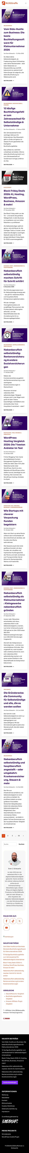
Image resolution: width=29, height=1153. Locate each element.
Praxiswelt (7, 689)
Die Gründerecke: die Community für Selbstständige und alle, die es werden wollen (14, 699)
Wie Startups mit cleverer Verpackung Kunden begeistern (13, 517)
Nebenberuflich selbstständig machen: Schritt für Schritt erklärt (13, 973)
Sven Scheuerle (10, 53)
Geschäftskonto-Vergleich (15, 994)
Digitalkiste (7, 432)
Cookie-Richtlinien (8, 1106)
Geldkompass (8, 25)
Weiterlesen (9, 80)
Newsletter (5, 1098)
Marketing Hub (8, 505)
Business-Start (8, 265)
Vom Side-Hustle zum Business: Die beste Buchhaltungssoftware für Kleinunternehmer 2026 (14, 39)
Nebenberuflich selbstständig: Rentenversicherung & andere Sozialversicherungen (13, 981)
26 (19, 836)
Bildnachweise (7, 1103)
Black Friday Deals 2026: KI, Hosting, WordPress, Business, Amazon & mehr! (14, 197)
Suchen (21, 844)
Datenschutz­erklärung (9, 1109)
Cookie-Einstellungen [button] (9, 1082)
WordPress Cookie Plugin (10, 1137)
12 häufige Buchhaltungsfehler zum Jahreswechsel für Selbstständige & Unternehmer (13, 957)
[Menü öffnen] (25, 3)
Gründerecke (6, 1134)
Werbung (5, 1095)
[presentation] (14, 16)
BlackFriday (7, 187)
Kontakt (4, 1100)
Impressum (5, 1111)
